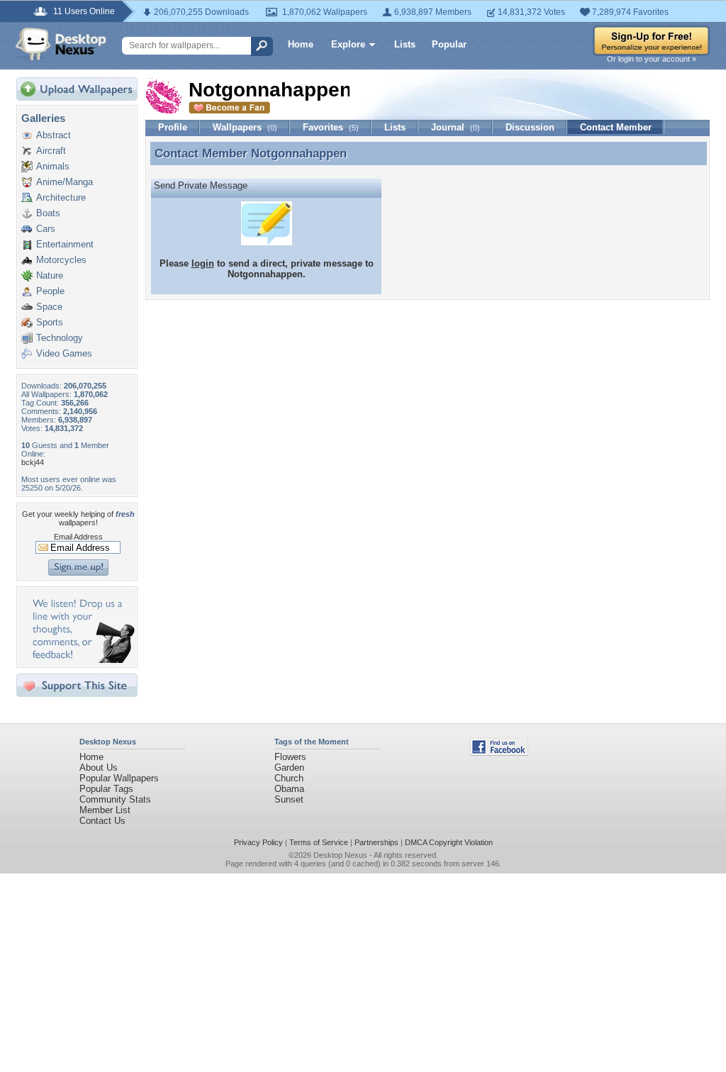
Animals (52, 166)
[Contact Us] (81, 659)
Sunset (288, 799)
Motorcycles (61, 260)
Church (288, 778)
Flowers (290, 757)
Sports (49, 322)
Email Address (78, 536)
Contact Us (102, 820)
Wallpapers (245, 127)
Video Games (64, 353)
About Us (98, 767)
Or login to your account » (651, 59)
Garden (289, 767)
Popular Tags (106, 788)
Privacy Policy (258, 842)
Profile (172, 127)
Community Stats (115, 799)
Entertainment (65, 244)
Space (49, 306)
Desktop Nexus (340, 855)
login (202, 263)
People (50, 291)
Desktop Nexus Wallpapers (61, 44)
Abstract (53, 135)
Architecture (61, 197)
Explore (348, 44)
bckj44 (32, 462)
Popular (449, 44)
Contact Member (616, 127)
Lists (404, 44)
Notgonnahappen (299, 153)
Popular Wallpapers (119, 778)
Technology (59, 338)
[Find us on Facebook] (499, 752)
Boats (48, 213)
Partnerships (376, 842)
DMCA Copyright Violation (449, 842)
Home (300, 44)
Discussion (530, 127)
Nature (49, 275)
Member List (104, 810)
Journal (455, 127)
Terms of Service (318, 842)
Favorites (331, 127)
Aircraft (51, 150)
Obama (289, 788)
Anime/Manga (64, 182)
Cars (45, 228)
